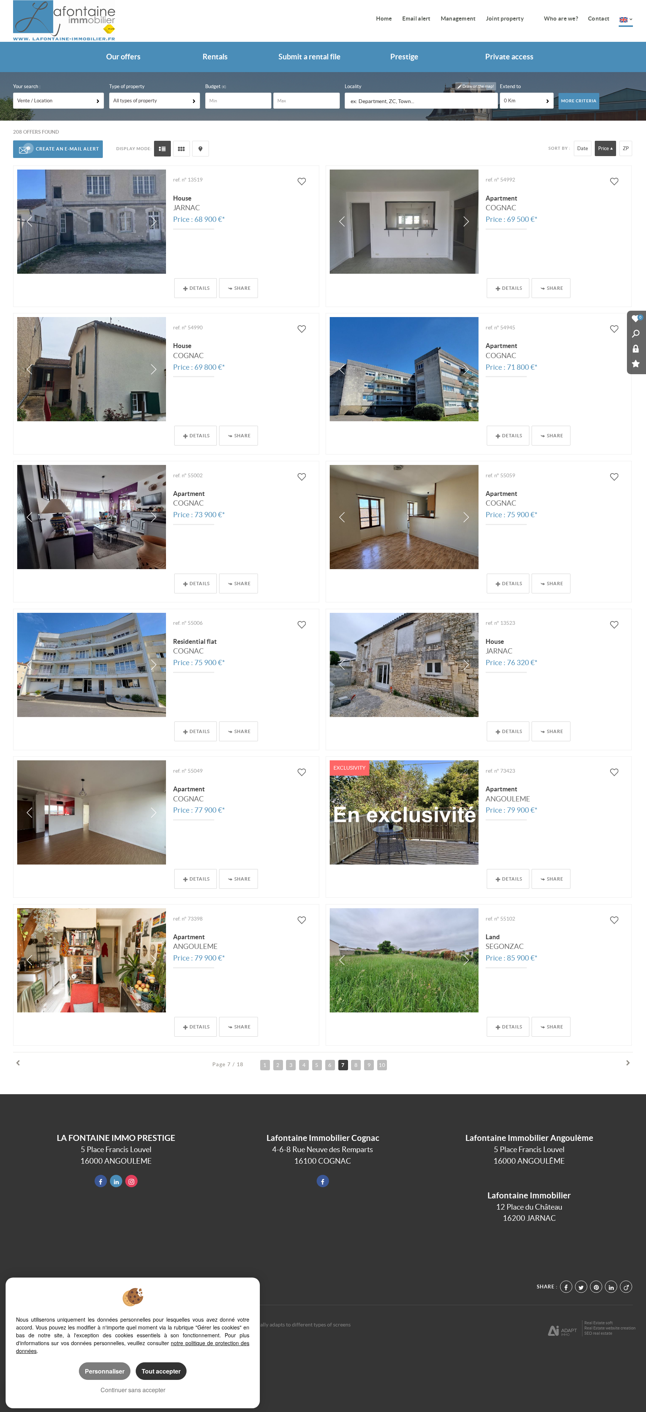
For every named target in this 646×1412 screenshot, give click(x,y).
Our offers (123, 57)
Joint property (505, 18)
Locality (353, 86)
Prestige (404, 57)
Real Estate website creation (610, 1328)
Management (458, 18)
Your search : (26, 86)
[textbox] (421, 101)
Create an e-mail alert (67, 148)
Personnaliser (104, 1371)
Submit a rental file (310, 57)
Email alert (416, 18)
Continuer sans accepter (133, 1389)
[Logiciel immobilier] (562, 1328)
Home (384, 18)
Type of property (127, 86)
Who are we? (561, 18)
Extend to (510, 86)
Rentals (215, 57)
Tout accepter (161, 1371)
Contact (598, 18)
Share (242, 288)
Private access (509, 57)
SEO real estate (598, 1333)
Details (200, 288)
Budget (213, 86)
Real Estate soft (598, 1323)
